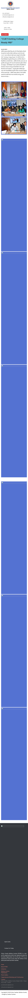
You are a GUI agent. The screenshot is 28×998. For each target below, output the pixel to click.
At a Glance (5, 34)
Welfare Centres (5, 971)
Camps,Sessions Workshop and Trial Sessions (12, 977)
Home (2, 964)
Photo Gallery (4, 975)
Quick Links (7, 941)
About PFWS (4, 966)
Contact (3, 979)
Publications (4, 972)
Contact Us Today (9, 948)
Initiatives (3, 969)
